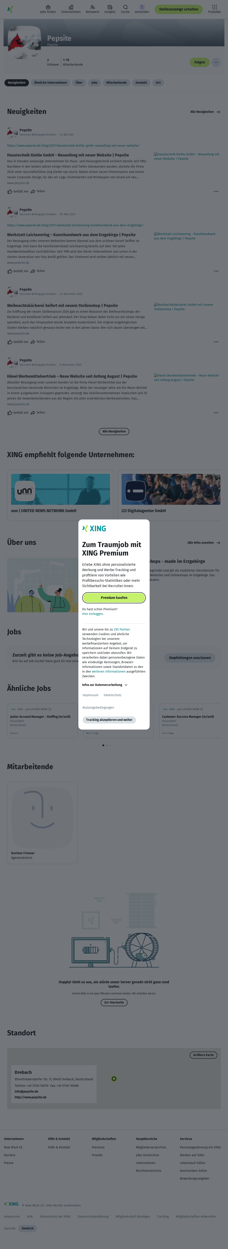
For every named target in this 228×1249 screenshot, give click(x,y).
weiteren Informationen (109, 671)
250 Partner (122, 629)
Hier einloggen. (93, 614)
